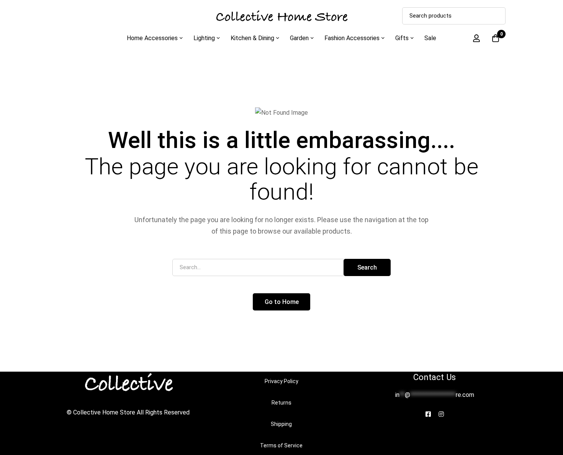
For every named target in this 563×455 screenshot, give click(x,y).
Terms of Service (281, 445)
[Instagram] (441, 414)
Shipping (281, 424)
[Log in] (476, 38)
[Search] (497, 15)
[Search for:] (281, 267)
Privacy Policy (281, 381)
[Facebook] (428, 414)
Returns (281, 403)
